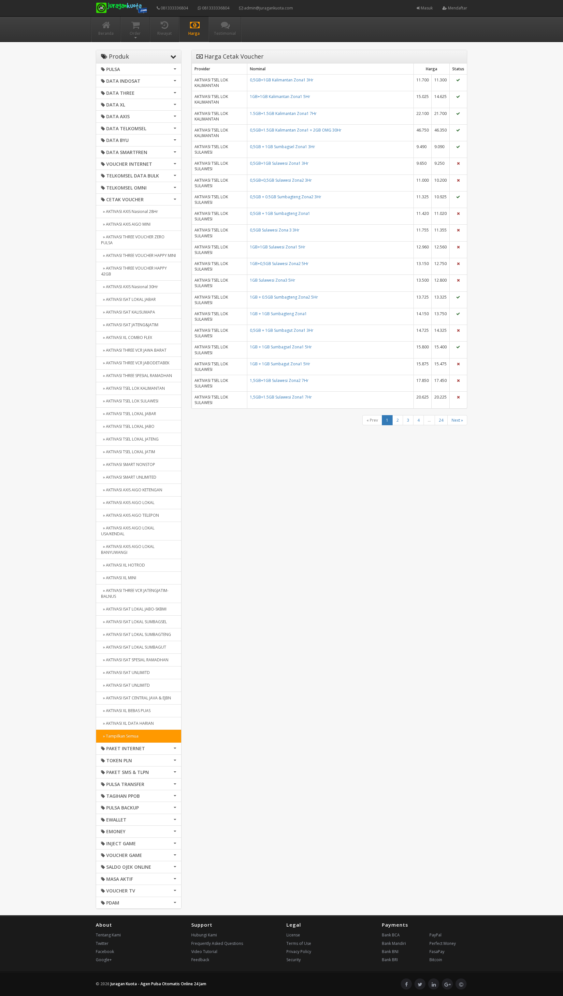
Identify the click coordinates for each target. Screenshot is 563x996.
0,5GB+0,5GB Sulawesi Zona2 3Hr (281, 180)
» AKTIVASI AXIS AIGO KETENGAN (131, 490)
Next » (457, 420)
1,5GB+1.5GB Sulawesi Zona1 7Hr (281, 397)
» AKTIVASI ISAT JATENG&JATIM (129, 325)
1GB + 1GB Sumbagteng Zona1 (278, 313)
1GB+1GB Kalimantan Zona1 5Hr (280, 96)
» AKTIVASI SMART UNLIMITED (128, 477)
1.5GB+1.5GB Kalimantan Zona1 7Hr (283, 113)
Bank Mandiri (394, 943)
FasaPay (436, 951)
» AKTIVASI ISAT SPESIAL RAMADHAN (134, 660)
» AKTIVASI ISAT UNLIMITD (125, 672)
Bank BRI (390, 959)
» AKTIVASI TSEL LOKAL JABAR (128, 413)
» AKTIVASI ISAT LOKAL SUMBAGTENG (136, 634)
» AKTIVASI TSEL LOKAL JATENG (130, 439)
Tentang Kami (108, 935)
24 (441, 420)
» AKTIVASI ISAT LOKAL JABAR (128, 299)
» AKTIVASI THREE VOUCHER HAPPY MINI (138, 255)
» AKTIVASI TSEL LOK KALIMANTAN (133, 388)
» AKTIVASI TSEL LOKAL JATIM (128, 452)
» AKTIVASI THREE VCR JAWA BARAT (133, 350)
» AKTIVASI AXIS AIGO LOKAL (127, 502)
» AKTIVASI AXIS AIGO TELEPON (130, 515)
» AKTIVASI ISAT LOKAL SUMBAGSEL (134, 621)
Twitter (102, 943)
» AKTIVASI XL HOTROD (123, 565)
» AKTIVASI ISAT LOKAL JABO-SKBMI (133, 609)
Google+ (104, 959)
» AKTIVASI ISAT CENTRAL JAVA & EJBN (136, 698)
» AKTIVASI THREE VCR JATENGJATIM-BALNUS (134, 593)
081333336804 (174, 8)
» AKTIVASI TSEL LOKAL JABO (127, 426)
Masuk (426, 8)
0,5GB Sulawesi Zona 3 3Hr (274, 230)
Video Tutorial (204, 951)
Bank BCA (391, 935)
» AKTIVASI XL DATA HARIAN (127, 723)
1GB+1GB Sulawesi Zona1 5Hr (277, 247)
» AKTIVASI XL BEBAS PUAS (126, 710)
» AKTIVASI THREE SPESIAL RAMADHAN (136, 375)
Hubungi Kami (204, 935)
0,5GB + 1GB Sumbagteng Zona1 (280, 213)
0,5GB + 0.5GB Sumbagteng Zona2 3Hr (285, 197)
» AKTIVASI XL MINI (118, 578)
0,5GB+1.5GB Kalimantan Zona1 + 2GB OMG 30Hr (295, 130)
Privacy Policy (298, 951)
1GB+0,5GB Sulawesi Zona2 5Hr (279, 263)
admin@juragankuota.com (268, 8)
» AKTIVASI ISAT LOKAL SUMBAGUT (133, 647)
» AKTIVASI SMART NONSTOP (128, 464)
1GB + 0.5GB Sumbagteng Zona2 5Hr (284, 297)
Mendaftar (457, 8)
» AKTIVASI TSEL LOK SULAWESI (129, 401)
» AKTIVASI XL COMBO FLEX (126, 337)
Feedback (200, 959)
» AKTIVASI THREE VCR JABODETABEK (135, 363)
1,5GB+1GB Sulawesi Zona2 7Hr (279, 380)
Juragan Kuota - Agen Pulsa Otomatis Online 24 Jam (158, 984)
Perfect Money (442, 943)
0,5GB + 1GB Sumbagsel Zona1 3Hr (282, 146)
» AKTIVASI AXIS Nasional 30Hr (129, 286)
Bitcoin (435, 959)
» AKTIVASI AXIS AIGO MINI (126, 224)
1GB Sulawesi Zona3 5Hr (272, 280)
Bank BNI (390, 951)
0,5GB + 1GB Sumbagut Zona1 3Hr (281, 330)
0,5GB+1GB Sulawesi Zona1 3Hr (279, 163)
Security (293, 959)
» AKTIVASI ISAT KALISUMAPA (128, 312)
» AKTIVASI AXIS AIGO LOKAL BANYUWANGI (127, 549)
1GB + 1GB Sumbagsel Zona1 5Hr (281, 347)
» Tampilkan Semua (119, 736)
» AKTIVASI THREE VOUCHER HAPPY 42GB (134, 271)
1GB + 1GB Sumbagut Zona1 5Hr (280, 364)
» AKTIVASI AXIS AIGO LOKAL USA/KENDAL (127, 531)
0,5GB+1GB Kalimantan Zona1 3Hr (281, 80)
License (293, 935)
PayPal (435, 935)
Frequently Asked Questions (217, 943)
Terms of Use (298, 943)
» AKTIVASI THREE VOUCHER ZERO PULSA (133, 239)
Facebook (105, 951)
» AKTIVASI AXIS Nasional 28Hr (129, 211)
